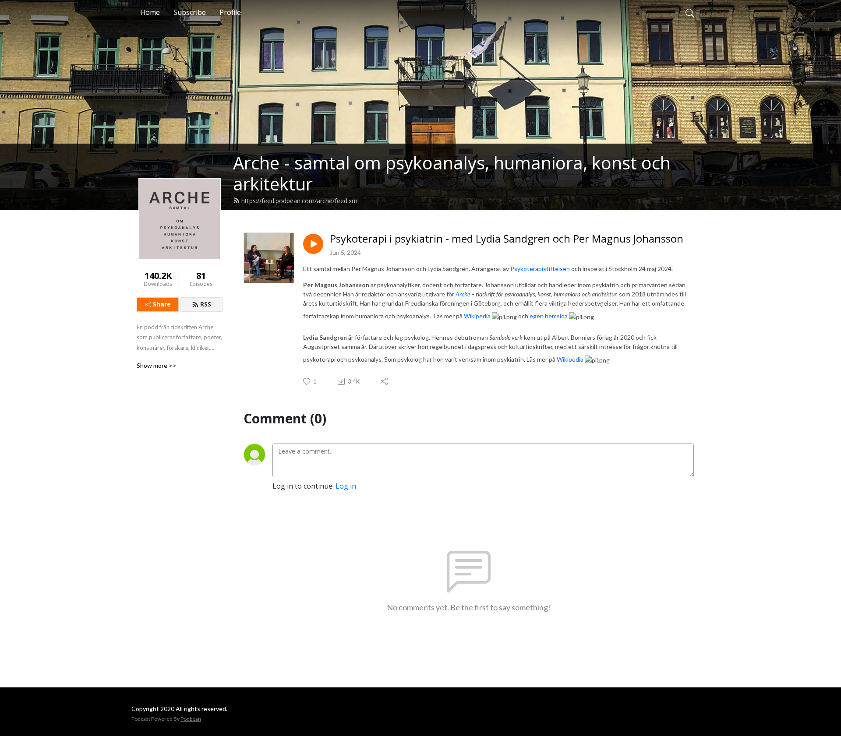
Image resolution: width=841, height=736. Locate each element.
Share (162, 304)
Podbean (190, 718)
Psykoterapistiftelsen (540, 268)
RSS (205, 304)
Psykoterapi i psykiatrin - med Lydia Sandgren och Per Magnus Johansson (506, 238)
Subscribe (189, 12)
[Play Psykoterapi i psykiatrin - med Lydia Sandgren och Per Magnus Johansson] (313, 244)
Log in (346, 486)
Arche (463, 294)
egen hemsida (549, 316)
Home (150, 12)
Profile (230, 12)
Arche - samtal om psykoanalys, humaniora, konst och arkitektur (452, 173)
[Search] (690, 12)
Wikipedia (477, 316)
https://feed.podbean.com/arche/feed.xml (300, 201)
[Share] (385, 381)
